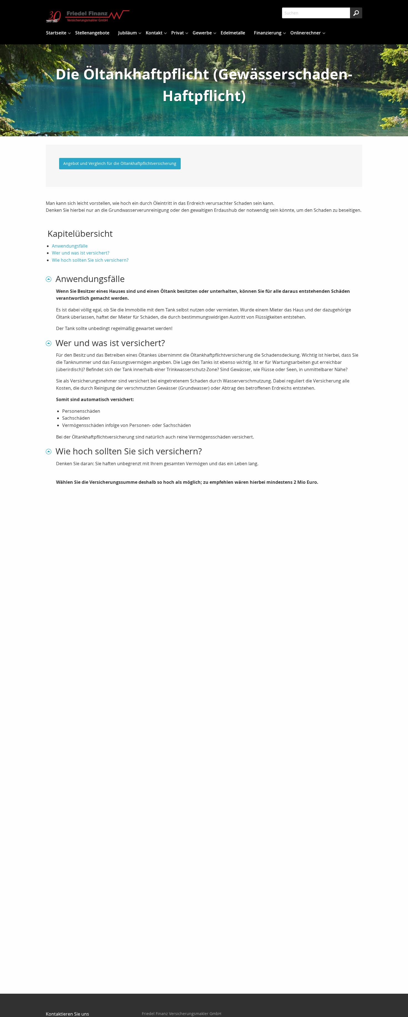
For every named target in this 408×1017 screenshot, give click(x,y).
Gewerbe (202, 33)
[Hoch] (51, 279)
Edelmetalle (233, 33)
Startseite (56, 33)
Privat (177, 33)
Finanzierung (267, 33)
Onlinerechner (305, 33)
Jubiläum (127, 33)
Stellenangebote (92, 33)
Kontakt (154, 33)
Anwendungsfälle (70, 246)
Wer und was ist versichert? (80, 253)
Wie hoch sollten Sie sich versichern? (90, 260)
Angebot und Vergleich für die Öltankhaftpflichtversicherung (119, 163)
